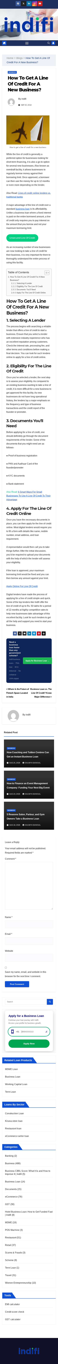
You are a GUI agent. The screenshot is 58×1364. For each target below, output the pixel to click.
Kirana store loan (14, 1121)
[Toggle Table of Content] (45, 272)
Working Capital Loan (16, 1084)
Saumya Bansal (33, 763)
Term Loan (10, 1092)
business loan (23, 209)
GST (7, 1204)
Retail (8, 1245)
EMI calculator (12, 1304)
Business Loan (12, 1077)
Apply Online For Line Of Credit (22, 586)
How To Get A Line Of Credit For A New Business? (27, 278)
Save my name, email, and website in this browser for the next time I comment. (25, 974)
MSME (8, 1222)
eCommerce (11, 1196)
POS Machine (12, 1230)
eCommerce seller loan (17, 1136)
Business (12, 72)
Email (8, 934)
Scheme (9, 1260)
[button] (48, 43)
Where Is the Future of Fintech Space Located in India (17, 693)
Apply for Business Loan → (37, 661)
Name (8, 917)
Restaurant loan (13, 1128)
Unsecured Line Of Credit (22, 238)
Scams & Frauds (13, 1252)
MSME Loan (11, 1069)
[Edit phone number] (46, 1031)
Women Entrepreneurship (18, 1283)
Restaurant (10, 1237)
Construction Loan (14, 1113)
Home (10, 58)
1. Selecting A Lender (23, 283)
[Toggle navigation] (27, 43)
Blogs (19, 58)
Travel (8, 1275)
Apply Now (29, 1043)
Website (9, 951)
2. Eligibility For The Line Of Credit (28, 286)
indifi (24, 99)
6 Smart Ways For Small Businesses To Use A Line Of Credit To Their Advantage (28, 496)
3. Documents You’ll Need (25, 289)
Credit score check (14, 1312)
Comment (10, 859)
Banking (9, 1156)
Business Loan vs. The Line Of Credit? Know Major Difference (41, 693)
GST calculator (12, 1319)
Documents (11, 1189)
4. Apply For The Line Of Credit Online (30, 293)
